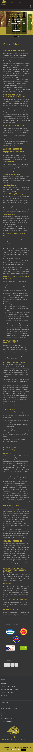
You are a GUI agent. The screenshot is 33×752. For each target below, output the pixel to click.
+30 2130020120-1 (8, 718)
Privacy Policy (4, 702)
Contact (3, 699)
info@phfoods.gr (20, 618)
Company (3, 683)
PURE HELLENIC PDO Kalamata (9, 689)
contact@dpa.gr (11, 450)
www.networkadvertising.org (10, 563)
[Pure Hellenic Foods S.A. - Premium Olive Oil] (13, 733)
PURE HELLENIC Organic (7, 692)
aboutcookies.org (15, 511)
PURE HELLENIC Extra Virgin (8, 686)
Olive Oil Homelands (6, 696)
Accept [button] (23, 749)
